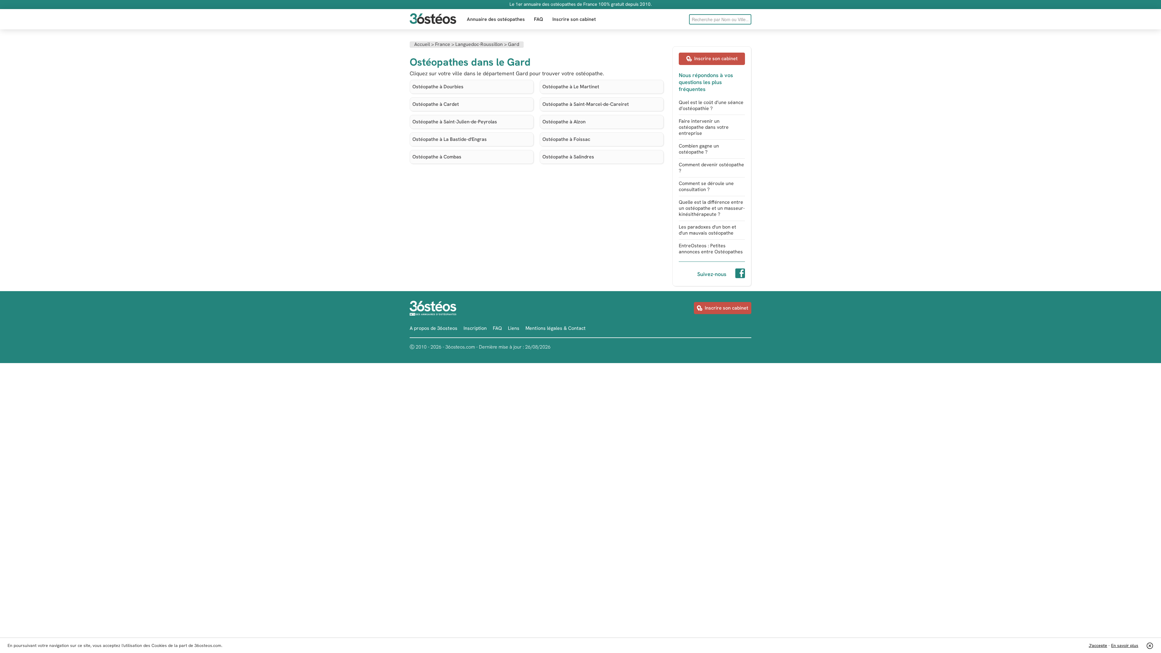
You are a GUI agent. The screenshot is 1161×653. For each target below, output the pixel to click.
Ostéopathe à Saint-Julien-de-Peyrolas (454, 122)
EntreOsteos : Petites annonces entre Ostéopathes (711, 248)
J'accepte (1098, 645)
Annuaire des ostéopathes (496, 19)
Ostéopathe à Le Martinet (570, 86)
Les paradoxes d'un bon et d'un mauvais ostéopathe (707, 230)
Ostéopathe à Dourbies (437, 86)
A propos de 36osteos (433, 328)
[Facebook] (740, 274)
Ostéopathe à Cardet (435, 104)
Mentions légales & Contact (555, 328)
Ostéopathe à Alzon (564, 122)
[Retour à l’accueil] (433, 19)
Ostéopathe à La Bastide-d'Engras (449, 139)
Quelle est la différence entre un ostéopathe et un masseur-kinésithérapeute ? (712, 208)
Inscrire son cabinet (574, 19)
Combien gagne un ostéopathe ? (699, 149)
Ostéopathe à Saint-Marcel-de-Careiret (585, 104)
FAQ (538, 19)
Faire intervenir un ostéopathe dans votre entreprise (704, 127)
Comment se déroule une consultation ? (706, 186)
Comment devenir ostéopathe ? (711, 167)
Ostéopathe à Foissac (566, 139)
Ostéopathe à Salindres (568, 157)
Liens (513, 328)
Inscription (475, 328)
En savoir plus (1124, 645)
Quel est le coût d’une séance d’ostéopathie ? (711, 105)
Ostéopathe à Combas (436, 157)
